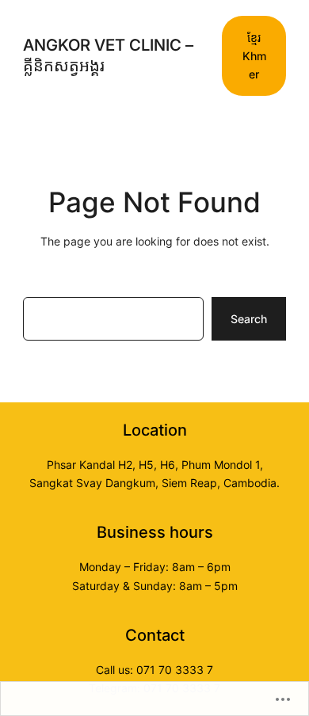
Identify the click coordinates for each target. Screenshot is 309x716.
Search (249, 319)
